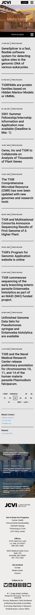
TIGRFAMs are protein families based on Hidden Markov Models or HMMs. (17, 90)
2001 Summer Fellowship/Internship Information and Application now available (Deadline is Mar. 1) (16, 123)
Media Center (17, 570)
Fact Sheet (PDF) (7, 433)
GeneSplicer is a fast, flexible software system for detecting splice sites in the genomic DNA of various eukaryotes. (16, 58)
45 (26, 398)
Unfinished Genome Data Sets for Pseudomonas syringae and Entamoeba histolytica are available (16, 327)
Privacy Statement (10, 600)
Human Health (17, 520)
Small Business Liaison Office (17, 609)
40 (32, 394)
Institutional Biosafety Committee (17, 603)
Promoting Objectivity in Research (17, 606)
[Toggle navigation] (32, 2)
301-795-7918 (6, 420)
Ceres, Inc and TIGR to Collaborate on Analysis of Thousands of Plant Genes (17, 155)
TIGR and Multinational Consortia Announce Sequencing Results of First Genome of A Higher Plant (17, 227)
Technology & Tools (17, 528)
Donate (25, 2)
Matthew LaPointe (7, 418)
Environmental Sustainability (17, 523)
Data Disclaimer (25, 600)
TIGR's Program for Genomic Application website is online (15, 256)
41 (5, 398)
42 (10, 398)
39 (26, 394)
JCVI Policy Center (17, 531)
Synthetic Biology (17, 526)
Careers (17, 573)
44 (21, 398)
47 (9, 402)
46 (31, 398)
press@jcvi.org (6, 423)
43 (15, 398)
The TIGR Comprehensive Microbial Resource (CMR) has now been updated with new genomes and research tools (17, 190)
